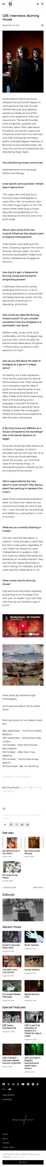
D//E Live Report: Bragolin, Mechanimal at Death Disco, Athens (33, 1063)
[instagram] (13, 1084)
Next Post (37, 887)
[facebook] (3, 1084)
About (5, 1138)
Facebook (25, 787)
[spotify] (33, 1084)
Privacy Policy (8, 1147)
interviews (18, 815)
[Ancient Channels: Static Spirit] (11, 937)
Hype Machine (8, 1095)
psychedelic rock (35, 815)
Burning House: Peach (10, 876)
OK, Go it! (23, 1162)
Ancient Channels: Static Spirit (11, 946)
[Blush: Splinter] (34, 937)
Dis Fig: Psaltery (32, 970)
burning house (7, 815)
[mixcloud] (4, 1089)
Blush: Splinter (32, 945)
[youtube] (23, 1084)
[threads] (18, 1084)
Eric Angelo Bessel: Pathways (11, 995)
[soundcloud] (9, 1089)
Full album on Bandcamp (16, 777)
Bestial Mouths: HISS (32, 995)
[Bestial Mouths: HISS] (34, 986)
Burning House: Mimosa (32, 852)
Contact (5, 1143)
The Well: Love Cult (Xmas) (9, 971)
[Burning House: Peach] (11, 867)
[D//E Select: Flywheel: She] (11, 1017)
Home (5, 1134)
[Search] (42, 4)
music (25, 815)
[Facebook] (11, 824)
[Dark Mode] (38, 4)
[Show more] (27, 824)
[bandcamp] (28, 1084)
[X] (16, 824)
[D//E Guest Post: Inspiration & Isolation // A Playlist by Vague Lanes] (34, 1017)
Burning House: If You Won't (11, 852)
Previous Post (10, 887)
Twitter (36, 787)
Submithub (7, 1099)
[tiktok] (38, 1084)
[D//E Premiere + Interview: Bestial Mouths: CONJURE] (11, 1049)
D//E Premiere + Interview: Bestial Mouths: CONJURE (11, 1060)
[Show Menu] (3, 4)
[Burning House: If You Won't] (11, 842)
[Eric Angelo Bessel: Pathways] (11, 986)
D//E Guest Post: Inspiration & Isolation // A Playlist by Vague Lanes (33, 1030)
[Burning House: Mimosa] (34, 842)
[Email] (22, 824)
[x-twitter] (8, 1084)
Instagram (8, 791)
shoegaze (5, 818)
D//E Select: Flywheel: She (9, 1026)
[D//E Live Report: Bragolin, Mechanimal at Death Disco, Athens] (34, 1049)
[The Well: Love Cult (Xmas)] (11, 961)
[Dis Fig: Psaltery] (34, 961)
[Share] (42, 25)
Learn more (18, 1157)
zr (11, 818)
